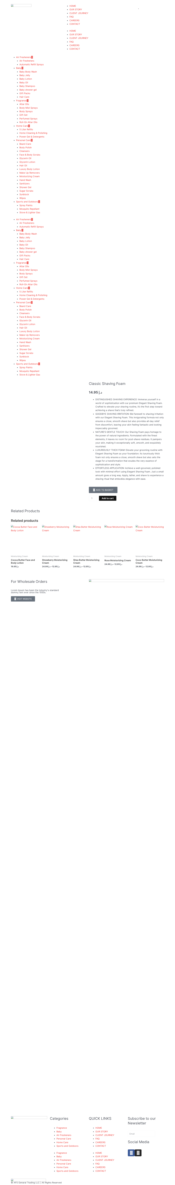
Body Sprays (26, 111)
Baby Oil (23, 82)
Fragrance (21, 100)
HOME (72, 30)
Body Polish (25, 147)
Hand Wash (25, 180)
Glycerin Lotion (27, 162)
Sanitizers (24, 183)
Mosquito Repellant (29, 208)
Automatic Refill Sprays (31, 64)
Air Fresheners (23, 57)
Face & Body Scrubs (29, 154)
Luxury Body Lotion (29, 169)
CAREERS (74, 20)
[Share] (166, 3)
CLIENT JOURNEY (78, 13)
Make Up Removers (29, 172)
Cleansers (24, 151)
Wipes (22, 198)
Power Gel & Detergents (31, 136)
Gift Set (23, 115)
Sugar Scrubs (26, 190)
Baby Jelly (24, 75)
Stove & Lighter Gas (29, 212)
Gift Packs (24, 93)
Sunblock (24, 194)
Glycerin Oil (25, 158)
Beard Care (25, 144)
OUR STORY (75, 9)
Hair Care (24, 96)
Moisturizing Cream (29, 176)
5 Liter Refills (26, 129)
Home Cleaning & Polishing (33, 133)
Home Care (22, 125)
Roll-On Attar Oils (28, 122)
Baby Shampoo (27, 86)
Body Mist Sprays (28, 107)
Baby (18, 68)
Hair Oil (23, 165)
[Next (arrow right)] (170, 707)
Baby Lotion (25, 78)
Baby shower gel (28, 89)
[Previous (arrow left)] (5, 707)
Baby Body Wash (28, 71)
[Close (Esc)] (172, 3)
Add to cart (108, 498)
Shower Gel (25, 187)
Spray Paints (25, 205)
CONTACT (74, 24)
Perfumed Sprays (28, 118)
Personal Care (23, 140)
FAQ (71, 16)
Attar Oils (24, 104)
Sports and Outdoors (27, 201)
